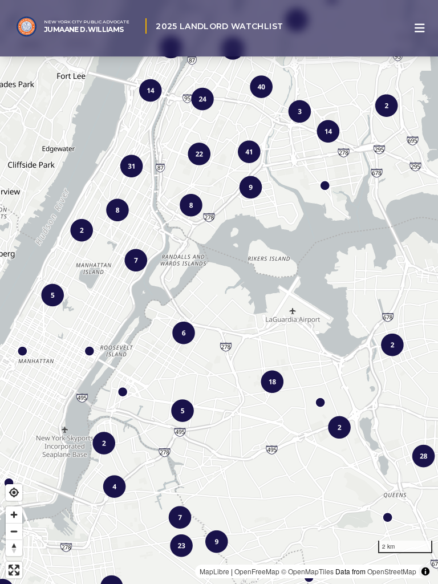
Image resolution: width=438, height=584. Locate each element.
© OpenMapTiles (307, 571)
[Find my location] (14, 492)
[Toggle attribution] (425, 571)
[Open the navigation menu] (420, 28)
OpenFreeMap (256, 571)
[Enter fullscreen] (14, 570)
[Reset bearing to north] (14, 548)
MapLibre (214, 571)
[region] (219, 292)
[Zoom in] (14, 514)
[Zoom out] (14, 531)
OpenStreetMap (391, 571)
